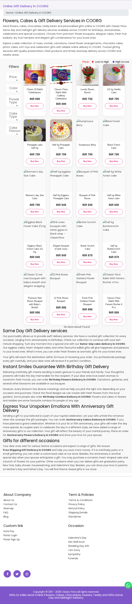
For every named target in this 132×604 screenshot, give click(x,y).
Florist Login (10, 535)
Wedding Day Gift (78, 546)
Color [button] (13, 88)
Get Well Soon (76, 542)
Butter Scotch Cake (87, 247)
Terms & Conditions (80, 500)
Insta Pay (8, 531)
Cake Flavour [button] (14, 129)
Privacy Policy (77, 504)
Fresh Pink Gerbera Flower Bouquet (87, 301)
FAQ (5, 512)
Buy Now (35, 106)
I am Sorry (74, 550)
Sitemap (8, 508)
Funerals (73, 558)
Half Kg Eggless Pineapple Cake (61, 197)
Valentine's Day (77, 538)
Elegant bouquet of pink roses (61, 247)
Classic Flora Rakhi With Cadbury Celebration (61, 94)
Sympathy (74, 554)
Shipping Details (78, 512)
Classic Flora (69, 592)
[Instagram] (27, 574)
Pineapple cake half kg (34, 146)
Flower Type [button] (14, 100)
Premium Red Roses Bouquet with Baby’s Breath (34, 303)
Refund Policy (77, 508)
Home (9, 12)
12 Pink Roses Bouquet (61, 299)
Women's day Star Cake (35, 197)
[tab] (13, 77)
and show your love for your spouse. (54, 435)
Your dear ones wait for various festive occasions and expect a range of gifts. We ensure (56, 446)
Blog (5, 516)
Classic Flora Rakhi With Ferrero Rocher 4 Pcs (114, 303)
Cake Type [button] (13, 115)
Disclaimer (75, 516)
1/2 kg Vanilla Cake (113, 91)
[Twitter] (17, 574)
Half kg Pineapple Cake (61, 146)
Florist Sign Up (11, 539)
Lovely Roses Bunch (87, 91)
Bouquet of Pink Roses (87, 197)
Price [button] (13, 77)
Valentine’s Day (65, 465)
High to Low (122, 62)
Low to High (102, 62)
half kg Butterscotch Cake (113, 248)
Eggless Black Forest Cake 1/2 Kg (35, 248)
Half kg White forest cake (113, 197)
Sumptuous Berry (87, 145)
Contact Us (10, 504)
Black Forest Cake (113, 146)
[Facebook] (7, 574)
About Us (8, 500)
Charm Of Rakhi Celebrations (35, 91)
